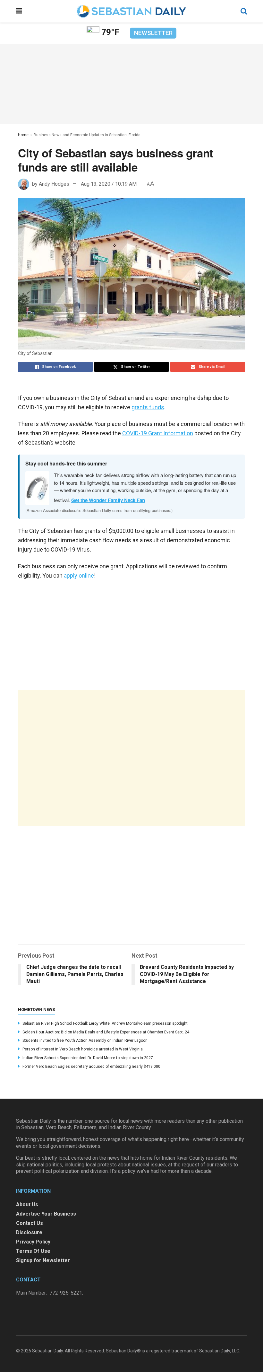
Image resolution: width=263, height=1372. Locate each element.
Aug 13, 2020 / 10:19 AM (109, 184)
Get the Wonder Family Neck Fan (108, 500)
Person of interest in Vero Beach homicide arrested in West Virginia (82, 1049)
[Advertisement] (131, 758)
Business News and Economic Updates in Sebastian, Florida (87, 135)
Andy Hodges (54, 184)
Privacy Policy (33, 1242)
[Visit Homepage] (131, 11)
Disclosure (29, 1232)
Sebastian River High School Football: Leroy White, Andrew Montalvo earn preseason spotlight (105, 1023)
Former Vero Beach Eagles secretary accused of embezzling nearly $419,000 (91, 1066)
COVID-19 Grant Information (157, 433)
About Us (27, 1204)
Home (23, 135)
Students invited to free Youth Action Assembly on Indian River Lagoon (85, 1040)
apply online (79, 575)
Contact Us (29, 1223)
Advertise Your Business (46, 1214)
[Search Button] (244, 11)
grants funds (148, 407)
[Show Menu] (19, 11)
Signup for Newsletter (43, 1260)
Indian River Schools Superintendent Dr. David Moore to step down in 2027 (87, 1058)
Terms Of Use (33, 1251)
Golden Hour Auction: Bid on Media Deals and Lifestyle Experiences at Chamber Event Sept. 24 (105, 1032)
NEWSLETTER (153, 33)
